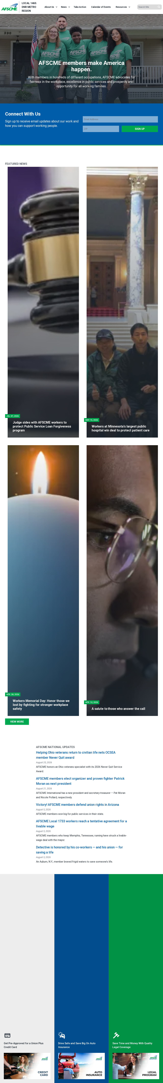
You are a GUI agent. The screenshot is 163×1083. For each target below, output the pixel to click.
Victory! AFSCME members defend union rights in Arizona (77, 805)
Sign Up (140, 128)
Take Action (80, 7)
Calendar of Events (101, 7)
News (64, 7)
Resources (121, 7)
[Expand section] (56, 7)
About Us (49, 7)
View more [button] (17, 721)
